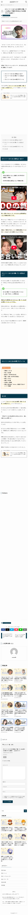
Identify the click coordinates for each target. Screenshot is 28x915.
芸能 (4, 885)
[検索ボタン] (26, 2)
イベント (5, 873)
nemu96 (14, 657)
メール (5, 786)
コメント (5, 765)
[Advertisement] (14, 116)
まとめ (6, 148)
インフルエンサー (6, 15)
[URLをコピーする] (25, 629)
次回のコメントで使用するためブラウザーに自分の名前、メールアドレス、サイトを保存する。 (14, 797)
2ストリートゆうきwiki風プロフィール (14, 146)
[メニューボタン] (2, 2)
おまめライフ (14, 2)
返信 (5, 757)
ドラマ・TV (5, 879)
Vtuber (4, 870)
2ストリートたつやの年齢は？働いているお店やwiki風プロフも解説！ (17, 97)
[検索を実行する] (25, 810)
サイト (4, 791)
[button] (3, 629)
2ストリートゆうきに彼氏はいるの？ (14, 140)
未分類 (4, 882)
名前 (4, 781)
